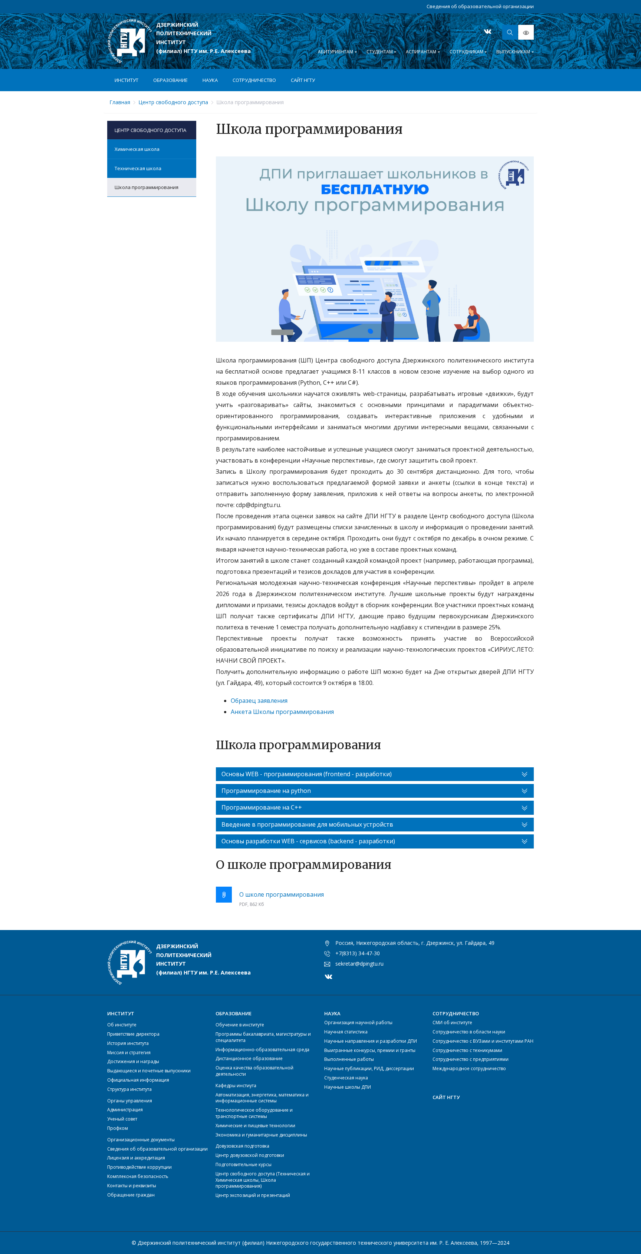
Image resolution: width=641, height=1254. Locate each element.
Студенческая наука (346, 1078)
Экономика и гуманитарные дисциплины (261, 1135)
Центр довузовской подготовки (250, 1155)
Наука (210, 80)
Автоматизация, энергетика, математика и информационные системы (262, 1098)
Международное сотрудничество (469, 1068)
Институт (126, 80)
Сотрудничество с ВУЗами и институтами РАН (483, 1041)
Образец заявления (259, 701)
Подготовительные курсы (244, 1164)
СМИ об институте (452, 1022)
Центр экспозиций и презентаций (253, 1195)
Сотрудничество (254, 80)
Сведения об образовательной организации (480, 6)
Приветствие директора (133, 1034)
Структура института (129, 1089)
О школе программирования (281, 894)
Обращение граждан (131, 1195)
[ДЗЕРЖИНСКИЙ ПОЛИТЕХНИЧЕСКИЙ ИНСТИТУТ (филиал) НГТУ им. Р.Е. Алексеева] (129, 41)
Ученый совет (122, 1119)
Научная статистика (346, 1032)
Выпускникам (513, 52)
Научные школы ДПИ (347, 1087)
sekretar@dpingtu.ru (359, 963)
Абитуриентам (335, 52)
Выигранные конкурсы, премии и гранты (369, 1050)
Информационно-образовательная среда (262, 1049)
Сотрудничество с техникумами (467, 1050)
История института (128, 1043)
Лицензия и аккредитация (136, 1158)
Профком (117, 1128)
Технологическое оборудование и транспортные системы (254, 1113)
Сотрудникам (466, 52)
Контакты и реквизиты (131, 1185)
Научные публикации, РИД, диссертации (369, 1068)
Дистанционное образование (249, 1058)
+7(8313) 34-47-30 (357, 953)
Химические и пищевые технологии (255, 1125)
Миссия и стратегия (129, 1052)
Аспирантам (421, 52)
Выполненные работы (349, 1059)
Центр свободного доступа (150, 130)
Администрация (125, 1109)
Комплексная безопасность (137, 1176)
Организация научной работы (358, 1022)
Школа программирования (146, 187)
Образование (170, 80)
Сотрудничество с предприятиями (471, 1059)
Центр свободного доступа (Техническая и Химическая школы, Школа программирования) (263, 1180)
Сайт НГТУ (303, 80)
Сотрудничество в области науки (469, 1032)
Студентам (379, 52)
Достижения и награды (133, 1061)
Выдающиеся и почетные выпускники (149, 1071)
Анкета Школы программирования (282, 712)
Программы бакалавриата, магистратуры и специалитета (263, 1037)
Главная (119, 102)
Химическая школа (137, 149)
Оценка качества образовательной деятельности (254, 1071)
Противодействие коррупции (139, 1167)
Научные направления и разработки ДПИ (370, 1041)
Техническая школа (138, 168)
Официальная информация (138, 1080)
